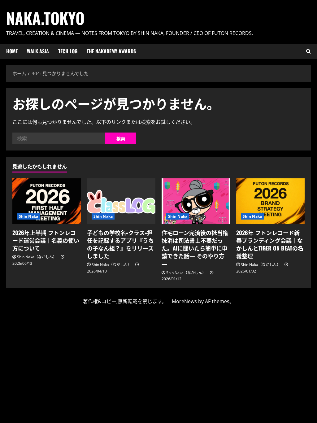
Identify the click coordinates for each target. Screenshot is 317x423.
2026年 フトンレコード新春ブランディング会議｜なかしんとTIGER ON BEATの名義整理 (269, 244)
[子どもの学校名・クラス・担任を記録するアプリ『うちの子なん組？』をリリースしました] (121, 201)
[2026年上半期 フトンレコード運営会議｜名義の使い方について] (46, 201)
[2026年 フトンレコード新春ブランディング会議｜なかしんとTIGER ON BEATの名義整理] (270, 201)
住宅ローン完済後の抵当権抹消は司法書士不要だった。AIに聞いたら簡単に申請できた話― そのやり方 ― (195, 248)
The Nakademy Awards (111, 51)
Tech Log (67, 51)
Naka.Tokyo (45, 17)
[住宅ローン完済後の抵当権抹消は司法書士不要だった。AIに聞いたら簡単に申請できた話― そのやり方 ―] (196, 201)
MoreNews (184, 301)
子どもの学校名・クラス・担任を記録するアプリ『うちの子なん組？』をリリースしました (120, 244)
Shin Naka (28, 216)
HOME (12, 51)
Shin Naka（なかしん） (37, 256)
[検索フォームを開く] (308, 51)
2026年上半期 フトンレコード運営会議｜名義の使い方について (45, 240)
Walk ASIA (38, 51)
